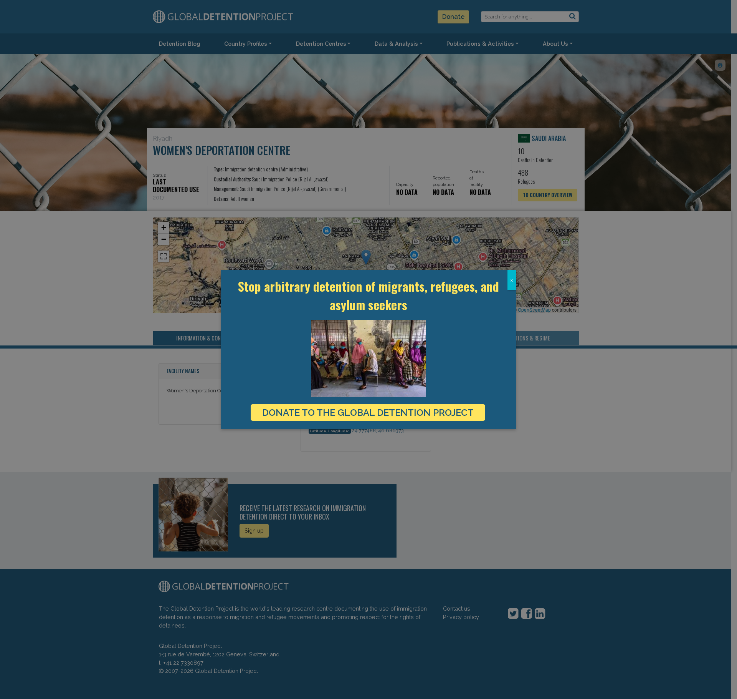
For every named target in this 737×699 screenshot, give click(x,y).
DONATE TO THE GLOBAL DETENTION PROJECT (368, 412)
